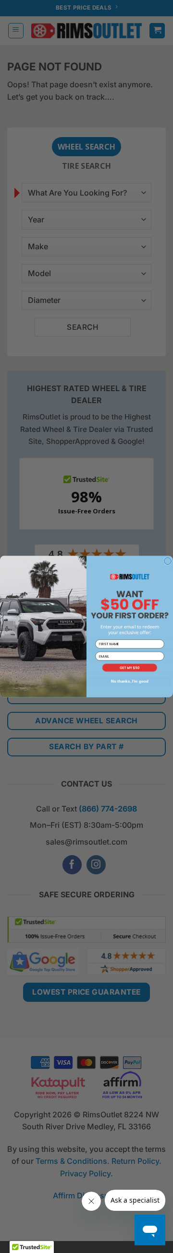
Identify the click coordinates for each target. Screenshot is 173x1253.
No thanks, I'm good (130, 681)
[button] (129, 667)
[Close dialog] (168, 561)
